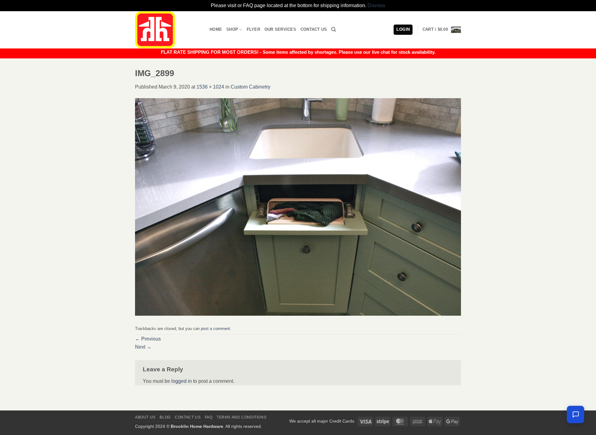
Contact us (188, 417)
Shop (232, 29)
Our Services (280, 29)
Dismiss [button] (376, 5)
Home (216, 29)
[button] (441, 29)
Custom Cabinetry (250, 86)
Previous (148, 338)
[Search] (333, 29)
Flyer (253, 29)
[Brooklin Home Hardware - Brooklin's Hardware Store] (167, 29)
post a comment (215, 328)
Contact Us (313, 29)
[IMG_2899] (298, 206)
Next (143, 347)
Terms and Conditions (241, 417)
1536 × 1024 (210, 86)
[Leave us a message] (575, 414)
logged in (181, 381)
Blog (165, 417)
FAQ (209, 417)
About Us (145, 417)
